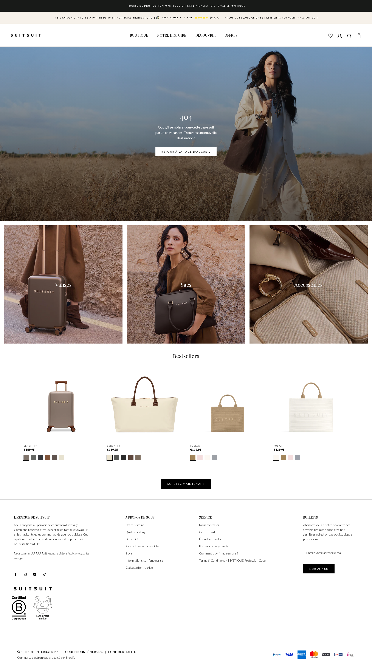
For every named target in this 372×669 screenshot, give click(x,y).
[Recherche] (349, 35)
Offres (231, 35)
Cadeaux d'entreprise (139, 567)
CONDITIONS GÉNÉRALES (84, 652)
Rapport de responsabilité (142, 546)
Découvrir (205, 35)
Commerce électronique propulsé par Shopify (46, 657)
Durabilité (132, 539)
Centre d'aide (207, 532)
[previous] (13, 405)
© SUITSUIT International (39, 652)
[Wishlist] (330, 35)
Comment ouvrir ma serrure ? (218, 553)
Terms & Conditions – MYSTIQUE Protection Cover (233, 560)
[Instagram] (25, 573)
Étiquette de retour (211, 539)
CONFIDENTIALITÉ (122, 652)
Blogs (129, 553)
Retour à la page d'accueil (185, 151)
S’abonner (318, 568)
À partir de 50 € (84, 17)
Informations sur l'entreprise (144, 560)
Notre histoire (135, 525)
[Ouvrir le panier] (359, 35)
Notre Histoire (171, 35)
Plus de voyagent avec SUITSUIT (271, 17)
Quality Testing (135, 532)
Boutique (139, 35)
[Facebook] (15, 573)
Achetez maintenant (186, 483)
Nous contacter (209, 525)
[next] (358, 405)
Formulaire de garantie (213, 546)
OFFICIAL (134, 17)
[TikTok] (44, 573)
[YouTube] (34, 573)
